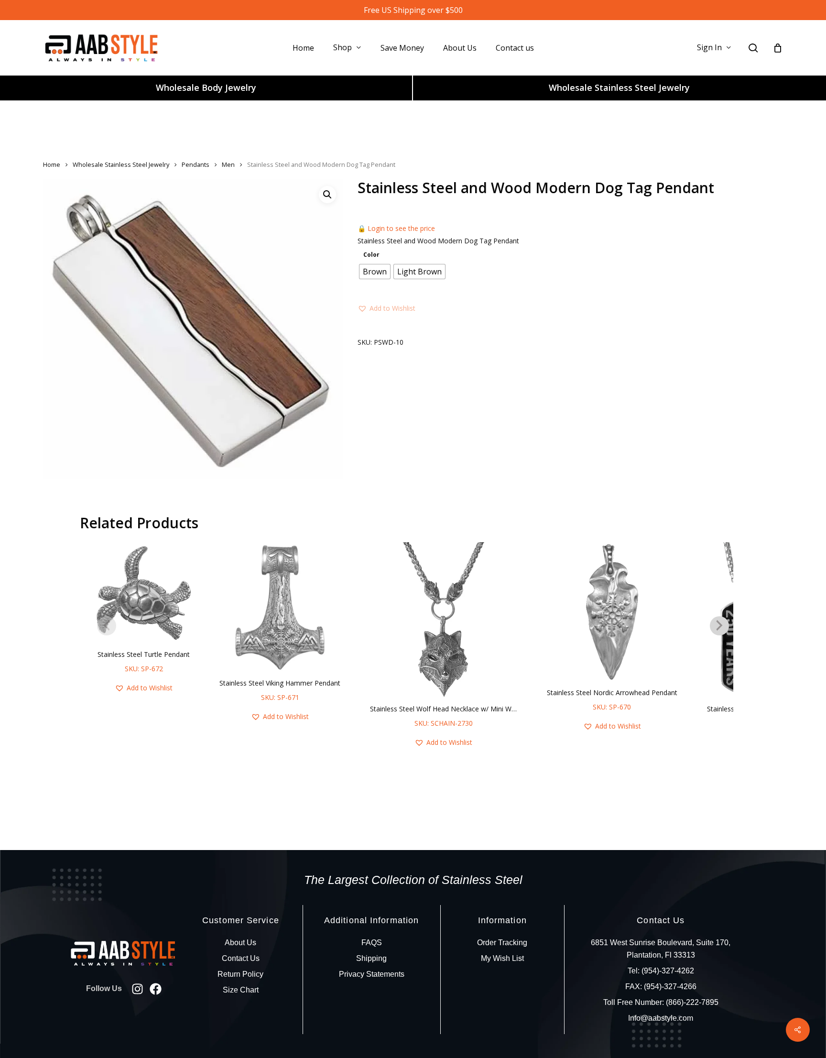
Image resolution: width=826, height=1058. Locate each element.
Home (51, 164)
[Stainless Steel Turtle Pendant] (144, 593)
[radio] (374, 271)
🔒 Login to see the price (396, 228)
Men (228, 164)
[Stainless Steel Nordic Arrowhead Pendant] (612, 612)
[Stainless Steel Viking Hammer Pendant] (280, 607)
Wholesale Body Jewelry (206, 87)
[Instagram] (137, 989)
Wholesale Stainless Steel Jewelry (619, 87)
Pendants (195, 164)
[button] (327, 194)
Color (371, 255)
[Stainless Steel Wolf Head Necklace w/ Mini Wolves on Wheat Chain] (443, 620)
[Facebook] (156, 989)
